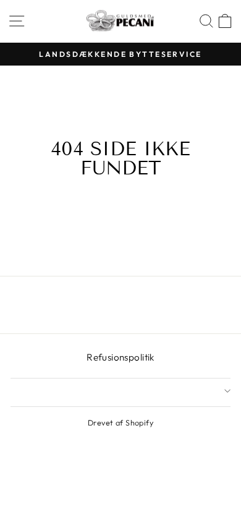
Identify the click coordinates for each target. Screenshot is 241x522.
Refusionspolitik (120, 357)
